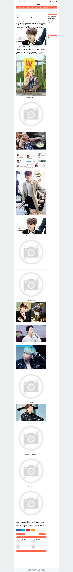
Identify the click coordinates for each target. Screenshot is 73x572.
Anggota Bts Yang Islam (52, 22)
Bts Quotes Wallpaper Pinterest (51, 27)
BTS (49, 37)
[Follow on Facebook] (50, 1)
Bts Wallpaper (38, 544)
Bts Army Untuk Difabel (52, 24)
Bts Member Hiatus (24, 544)
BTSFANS (36, 569)
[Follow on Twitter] (52, 1)
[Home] (17, 7)
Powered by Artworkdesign (32, 570)
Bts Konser (38, 539)
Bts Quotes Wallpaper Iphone (51, 31)
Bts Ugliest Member (51, 18)
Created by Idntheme (41, 570)
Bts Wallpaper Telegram (52, 16)
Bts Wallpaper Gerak (51, 20)
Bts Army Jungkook (24, 539)
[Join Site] (57, 1)
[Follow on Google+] (54, 1)
